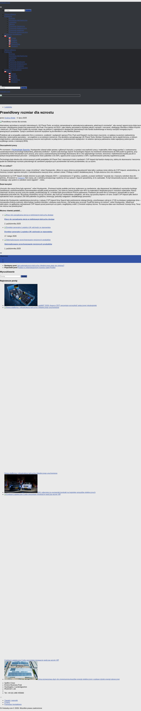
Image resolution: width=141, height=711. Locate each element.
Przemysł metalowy (16, 30)
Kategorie (8, 16)
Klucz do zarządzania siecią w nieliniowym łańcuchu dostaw (29, 219)
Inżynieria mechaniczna (18, 20)
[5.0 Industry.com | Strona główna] (5, 3)
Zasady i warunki (11, 700)
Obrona (12, 24)
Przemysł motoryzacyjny (18, 32)
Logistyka (12, 22)
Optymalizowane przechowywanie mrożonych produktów (28, 244)
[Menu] (1, 697)
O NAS (7, 702)
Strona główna (10, 14)
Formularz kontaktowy (13, 34)
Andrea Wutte (10, 118)
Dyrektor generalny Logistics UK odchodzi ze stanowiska (28, 232)
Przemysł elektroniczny (18, 28)
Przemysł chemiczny (17, 26)
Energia (12, 18)
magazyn (21, 178)
